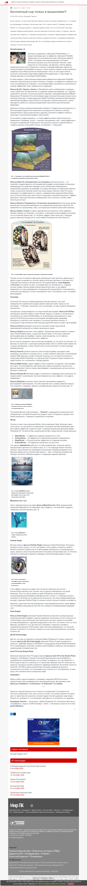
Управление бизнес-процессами (23, 868)
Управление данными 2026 (21, 792)
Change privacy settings (62, 812)
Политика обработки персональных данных (39, 812)
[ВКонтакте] (11, 714)
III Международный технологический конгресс (28, 766)
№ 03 (28, 8)
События (19, 2)
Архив (43, 2)
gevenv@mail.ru (16, 706)
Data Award (13, 862)
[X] (14, 714)
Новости (13, 2)
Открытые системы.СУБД (45, 851)
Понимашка (36, 856)
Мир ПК (16, 8)
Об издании (26, 810)
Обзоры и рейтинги (50, 2)
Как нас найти (47, 810)
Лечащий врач (32, 853)
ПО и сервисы (60, 2)
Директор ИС (16, 853)
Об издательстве (14, 810)
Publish (45, 853)
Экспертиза (25, 2)
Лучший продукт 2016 (18, 754)
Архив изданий (19, 812)
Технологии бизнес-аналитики (54, 862)
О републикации (67, 810)
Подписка (32, 2)
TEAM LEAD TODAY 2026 (20, 772)
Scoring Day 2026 (17, 786)
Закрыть (70, 884)
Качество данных (25, 865)
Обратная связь (36, 810)
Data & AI (13, 865)
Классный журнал (18, 856)
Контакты (57, 810)
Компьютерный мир (19, 851)
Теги (10, 812)
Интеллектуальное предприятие (48, 865)
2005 (23, 8)
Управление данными (29, 862)
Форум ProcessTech (18, 779)
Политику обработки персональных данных (52, 884)
